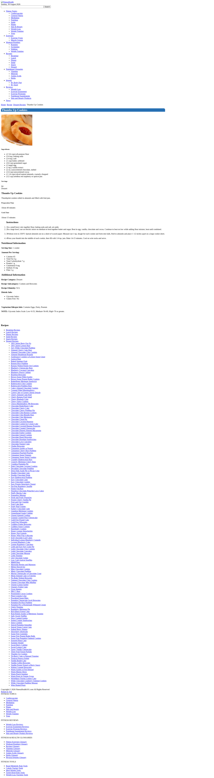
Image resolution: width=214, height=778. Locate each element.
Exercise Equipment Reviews (17, 727)
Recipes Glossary (13, 746)
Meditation (10, 703)
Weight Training (12, 714)
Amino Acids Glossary (15, 753)
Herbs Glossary (12, 755)
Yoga (8, 716)
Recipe (9, 105)
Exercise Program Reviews (16, 729)
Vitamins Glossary (13, 748)
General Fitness (12, 700)
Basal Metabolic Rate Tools (16, 766)
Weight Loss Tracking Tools (17, 775)
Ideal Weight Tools (13, 770)
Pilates (8, 707)
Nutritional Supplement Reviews (18, 731)
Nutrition (9, 705)
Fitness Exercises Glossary (16, 742)
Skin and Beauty (12, 709)
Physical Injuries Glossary (16, 757)
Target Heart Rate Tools (15, 773)
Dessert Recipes (19, 105)
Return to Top (6, 692)
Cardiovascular (12, 698)
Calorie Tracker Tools (14, 768)
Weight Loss (11, 711)
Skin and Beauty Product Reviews (19, 733)
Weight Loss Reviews (14, 724)
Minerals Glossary (13, 751)
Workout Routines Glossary (17, 744)
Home (3, 105)
